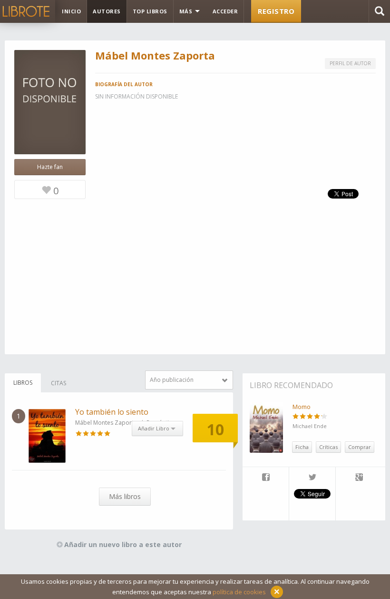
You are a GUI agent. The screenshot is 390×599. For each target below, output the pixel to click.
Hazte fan (50, 167)
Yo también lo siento (111, 412)
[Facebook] (266, 478)
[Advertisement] (195, 287)
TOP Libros (150, 11)
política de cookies (239, 592)
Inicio (71, 11)
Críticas (328, 446)
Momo (301, 406)
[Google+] (359, 478)
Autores (107, 11)
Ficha (302, 446)
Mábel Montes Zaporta (106, 423)
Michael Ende (309, 425)
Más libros (125, 496)
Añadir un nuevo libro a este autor (123, 544)
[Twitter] (312, 478)
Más (186, 11)
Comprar (359, 446)
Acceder (225, 11)
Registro (276, 11)
